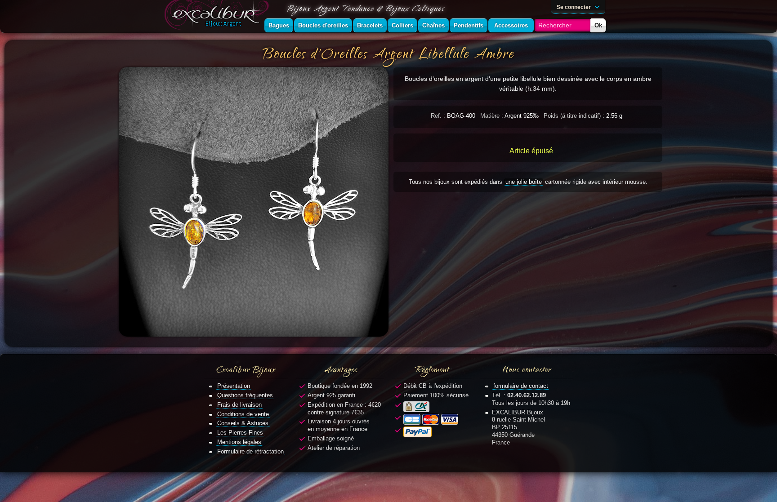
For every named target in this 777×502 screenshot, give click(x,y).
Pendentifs (468, 25)
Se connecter (574, 7)
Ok (598, 25)
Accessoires (511, 25)
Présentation (233, 385)
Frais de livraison (239, 404)
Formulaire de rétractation (250, 451)
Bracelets (370, 25)
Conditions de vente (243, 414)
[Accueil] (218, 16)
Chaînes (433, 25)
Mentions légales (239, 442)
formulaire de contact (520, 385)
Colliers (402, 25)
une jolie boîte (523, 181)
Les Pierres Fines (240, 432)
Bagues (278, 25)
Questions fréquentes (245, 395)
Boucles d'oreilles (323, 25)
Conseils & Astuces (242, 423)
